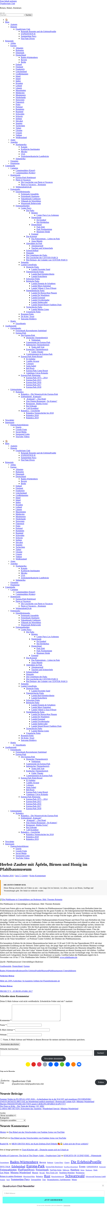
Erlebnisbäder (16, 389)
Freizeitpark (42, 1169)
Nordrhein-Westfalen (67, 1173)
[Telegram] (56, 1064)
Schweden (20, 114)
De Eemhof (41, 220)
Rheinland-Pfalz (29, 1176)
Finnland (19, 67)
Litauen (19, 88)
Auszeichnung (4, 1162)
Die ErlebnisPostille (33, 971)
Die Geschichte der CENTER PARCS (42, 257)
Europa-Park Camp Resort (37, 371)
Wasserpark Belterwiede (31, 203)
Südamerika (20, 159)
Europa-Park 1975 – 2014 (36, 378)
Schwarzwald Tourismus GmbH (96, 1176)
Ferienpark (102, 1167)
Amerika (14, 142)
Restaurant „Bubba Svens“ (37, 403)
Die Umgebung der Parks (36, 255)
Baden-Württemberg (29, 57)
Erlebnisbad (18, 1166)
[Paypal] (68, 1064)
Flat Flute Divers (28, 38)
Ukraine (19, 130)
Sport (8, 1180)
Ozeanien (14, 161)
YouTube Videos (22, 436)
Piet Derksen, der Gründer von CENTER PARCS (46, 260)
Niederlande (21, 97)
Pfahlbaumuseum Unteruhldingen (62, 971)
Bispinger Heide (43, 232)
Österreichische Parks (35, 272)
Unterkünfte (10, 166)
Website (3, 1035)
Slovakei (19, 121)
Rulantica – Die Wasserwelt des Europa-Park (39, 394)
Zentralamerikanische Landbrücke (35, 156)
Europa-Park (21, 333)
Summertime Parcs (28, 36)
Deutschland (21, 55)
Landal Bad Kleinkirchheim (42, 274)
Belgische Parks (32, 281)
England (34, 234)
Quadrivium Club (23, 29)
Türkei (18, 128)
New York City (52, 1173)
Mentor (3, 1132)
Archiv (3, 1113)
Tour (44, 1180)
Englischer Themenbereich (37, 349)
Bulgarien (20, 50)
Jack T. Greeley (21, 876)
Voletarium (35, 340)
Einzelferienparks (23, 192)
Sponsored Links (23, 434)
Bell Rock (30, 368)
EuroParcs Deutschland (71, 1167)
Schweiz (19, 116)
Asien (12, 140)
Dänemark (20, 53)
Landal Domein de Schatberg (43, 283)
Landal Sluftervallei (39, 302)
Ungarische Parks (33, 312)
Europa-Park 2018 (33, 387)
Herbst (82, 1170)
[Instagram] (39, 1064)
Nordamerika (21, 144)
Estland (19, 64)
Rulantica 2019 (32, 418)
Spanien (19, 123)
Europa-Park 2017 (33, 385)
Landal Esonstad (38, 297)
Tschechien (20, 126)
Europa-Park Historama (30, 375)
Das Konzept (31, 236)
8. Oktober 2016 (7, 876)
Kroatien (19, 83)
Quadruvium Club (7, 3)
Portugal (19, 107)
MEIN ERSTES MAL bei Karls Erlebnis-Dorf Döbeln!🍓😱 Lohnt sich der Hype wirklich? (50, 1144)
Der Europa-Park (28, 335)
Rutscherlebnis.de (57, 1176)
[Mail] (28, 1064)
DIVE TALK (5, 1167)
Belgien (34, 213)
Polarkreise (15, 163)
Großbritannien (22, 74)
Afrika (13, 43)
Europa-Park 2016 (33, 382)
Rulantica (19, 392)
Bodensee (21, 971)
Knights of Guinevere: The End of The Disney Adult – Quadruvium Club (30, 1155)
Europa (13, 45)
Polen (18, 104)
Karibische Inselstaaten (30, 149)
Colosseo (30, 363)
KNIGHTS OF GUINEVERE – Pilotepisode (82, 1155)
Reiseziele (9, 41)
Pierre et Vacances (23, 180)
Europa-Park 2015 (33, 380)
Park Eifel (41, 227)
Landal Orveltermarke (40, 300)
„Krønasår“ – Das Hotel (36, 399)
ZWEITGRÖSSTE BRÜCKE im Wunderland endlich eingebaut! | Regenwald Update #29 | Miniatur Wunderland (47, 1101)
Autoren (13, 24)
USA (23, 154)
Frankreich (20, 69)
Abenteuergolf (37, 246)
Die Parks (30, 210)
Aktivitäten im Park (34, 243)
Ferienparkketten (22, 206)
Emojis (18, 427)
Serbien (19, 118)
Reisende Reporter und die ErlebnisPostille (38, 31)
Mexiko (24, 151)
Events (82, 1166)
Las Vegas (4, 1172)
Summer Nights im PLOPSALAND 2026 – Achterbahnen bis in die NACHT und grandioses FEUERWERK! (45, 1099)
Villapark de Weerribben (31, 201)
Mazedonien (21, 90)
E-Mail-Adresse (7, 1030)
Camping (14, 168)
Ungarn (19, 133)
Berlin (23, 62)
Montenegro (21, 95)
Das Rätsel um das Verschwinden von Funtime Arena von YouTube (37, 1132)
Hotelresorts (15, 175)
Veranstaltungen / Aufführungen (58, 1180)
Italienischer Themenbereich (37, 345)
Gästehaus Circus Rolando (37, 373)
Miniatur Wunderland (20, 1172)
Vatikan (19, 135)
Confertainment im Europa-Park (39, 354)
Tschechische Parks (34, 307)
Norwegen (20, 100)
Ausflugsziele (10, 326)
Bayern (24, 60)
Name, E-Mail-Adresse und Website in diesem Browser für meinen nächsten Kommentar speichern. (44, 1040)
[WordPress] (73, 1064)
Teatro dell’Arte (37, 347)
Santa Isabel (31, 366)
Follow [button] (101, 1082)
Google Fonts (21, 429)
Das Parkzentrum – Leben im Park (45, 239)
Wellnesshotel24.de (24, 187)
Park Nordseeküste (44, 229)
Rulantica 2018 (32, 415)
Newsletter (9, 420)
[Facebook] (51, 1064)
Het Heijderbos (43, 222)
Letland (19, 86)
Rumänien (20, 109)
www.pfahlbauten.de (68, 957)
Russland (19, 111)
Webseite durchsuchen (9, 1049)
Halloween (66, 1170)
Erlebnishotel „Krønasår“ (31, 396)
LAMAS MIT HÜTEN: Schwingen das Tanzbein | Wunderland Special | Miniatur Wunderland (39, 1108)
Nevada (42, 1173)
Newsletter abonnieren (53, 1058)
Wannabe (30, 253)
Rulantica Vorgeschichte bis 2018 (40, 413)
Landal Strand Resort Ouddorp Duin (46, 305)
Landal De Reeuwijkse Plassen (44, 293)
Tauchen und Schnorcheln (42, 248)
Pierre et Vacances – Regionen (33, 184)
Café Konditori (32, 408)
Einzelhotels (21, 323)
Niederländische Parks (35, 290)
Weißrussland (21, 137)
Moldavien (20, 93)
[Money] (79, 1064)
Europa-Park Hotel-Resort (31, 356)
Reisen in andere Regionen (11, 1176)
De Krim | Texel (27, 316)
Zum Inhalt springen (8, 1)
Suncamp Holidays (29, 319)
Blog (7, 22)
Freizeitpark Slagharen (30, 196)
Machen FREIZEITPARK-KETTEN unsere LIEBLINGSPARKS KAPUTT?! (33, 1104)
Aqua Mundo (36, 241)
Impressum (9, 422)
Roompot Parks (27, 314)
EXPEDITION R (28, 34)
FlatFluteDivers (26, 1169)
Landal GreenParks (29, 265)
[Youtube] (34, 1064)
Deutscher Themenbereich (37, 338)
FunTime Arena (55, 1170)
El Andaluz (30, 359)
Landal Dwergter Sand (40, 269)
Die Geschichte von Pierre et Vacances (37, 182)
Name (3, 1025)
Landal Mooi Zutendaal (41, 286)
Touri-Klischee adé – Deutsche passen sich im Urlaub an (45, 1150)
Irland (18, 76)
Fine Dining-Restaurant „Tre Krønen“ (41, 401)
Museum (44, 971)
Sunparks (25, 262)
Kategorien (4, 1118)
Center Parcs (26, 208)
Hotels (13, 321)
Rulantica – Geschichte (30, 411)
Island (18, 78)
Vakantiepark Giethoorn (31, 199)
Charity (67, 1162)
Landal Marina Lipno (40, 309)
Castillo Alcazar (32, 361)
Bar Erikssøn (31, 406)
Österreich (20, 102)
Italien (18, 81)
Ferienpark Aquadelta (30, 194)
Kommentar (5, 1020)
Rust (47, 1176)
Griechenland (21, 71)
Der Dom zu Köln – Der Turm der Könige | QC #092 (22, 1106)
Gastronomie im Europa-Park (38, 342)
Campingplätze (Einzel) (25, 170)
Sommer (2, 1180)
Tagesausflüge (36, 1180)
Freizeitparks (15, 328)
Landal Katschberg (39, 276)
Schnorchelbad (32, 250)
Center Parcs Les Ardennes (48, 215)
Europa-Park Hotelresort (26, 177)
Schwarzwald (75, 1176)
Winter (74, 1179)
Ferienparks (15, 189)
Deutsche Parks (32, 267)
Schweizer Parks (33, 279)
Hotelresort (89, 1170)
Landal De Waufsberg (40, 295)
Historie (13, 27)
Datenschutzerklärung (19, 425)
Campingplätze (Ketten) (25, 173)
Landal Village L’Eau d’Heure (43, 288)
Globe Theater (37, 352)
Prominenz (80, 1172)
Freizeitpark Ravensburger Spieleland (31, 330)
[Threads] (45, 1064)
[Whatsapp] (62, 1064)
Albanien (19, 48)
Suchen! (100, 1053)
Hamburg (74, 1169)
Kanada (24, 147)
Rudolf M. (4, 1144)
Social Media (21, 432)
